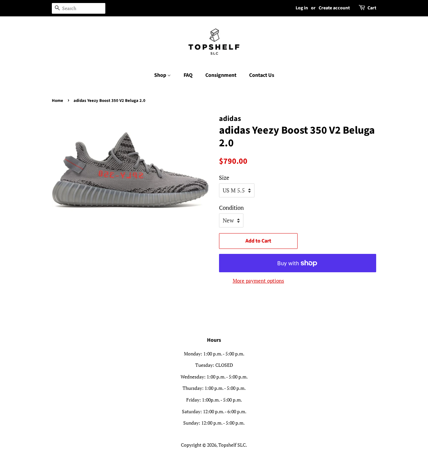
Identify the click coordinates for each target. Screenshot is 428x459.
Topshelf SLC (232, 445)
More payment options (258, 280)
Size (224, 177)
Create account (334, 8)
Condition (231, 207)
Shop (160, 75)
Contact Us (261, 75)
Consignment (220, 75)
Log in (302, 8)
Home (57, 101)
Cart (371, 8)
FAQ (188, 75)
